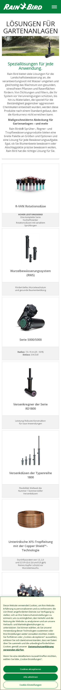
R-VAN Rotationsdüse (30, 206)
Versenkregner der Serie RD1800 (30, 406)
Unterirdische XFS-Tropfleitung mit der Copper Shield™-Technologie (30, 546)
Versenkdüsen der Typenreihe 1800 (30, 475)
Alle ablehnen (30, 676)
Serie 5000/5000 (31, 340)
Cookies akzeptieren (30, 669)
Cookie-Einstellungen (30, 684)
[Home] (25, 6)
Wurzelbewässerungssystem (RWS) (30, 273)
